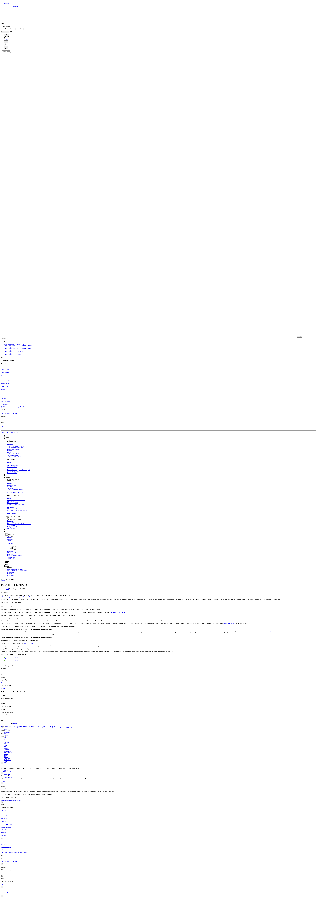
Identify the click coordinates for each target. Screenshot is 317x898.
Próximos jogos (11, 450)
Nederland (6, 764)
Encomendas (7, 3)
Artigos (9, 540)
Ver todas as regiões (9, 752)
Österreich (6, 765)
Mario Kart (3, 392)
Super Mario (4, 389)
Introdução (10, 444)
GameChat (10, 486)
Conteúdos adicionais (12, 455)
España (6, 733)
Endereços (6, 5)
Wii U (7, 589)
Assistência (16, 726)
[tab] (158, 723)
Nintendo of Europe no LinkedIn (9, 432)
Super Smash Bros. (6, 383)
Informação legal (16, 728)
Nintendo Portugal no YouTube (9, 413)
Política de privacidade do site (47, 726)
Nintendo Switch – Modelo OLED (16, 500)
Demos (9, 452)
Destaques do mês (12, 464)
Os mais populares (12, 467)
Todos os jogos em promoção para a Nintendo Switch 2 (18, 345)
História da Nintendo (12, 513)
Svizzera (6, 773)
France (6, 735)
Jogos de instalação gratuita (14, 453)
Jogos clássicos (11, 525)
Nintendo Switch (5, 369)
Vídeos (9, 542)
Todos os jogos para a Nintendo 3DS (13, 350)
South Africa (7, 751)
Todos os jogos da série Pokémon (12, 354)
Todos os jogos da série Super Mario (13, 351)
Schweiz (6, 770)
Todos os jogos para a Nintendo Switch (14, 347)
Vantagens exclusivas (12, 527)
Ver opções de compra (17, 51)
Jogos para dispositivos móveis (15, 456)
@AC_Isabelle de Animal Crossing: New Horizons (14, 407)
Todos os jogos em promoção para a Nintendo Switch (18, 348)
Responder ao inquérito (15, 800)
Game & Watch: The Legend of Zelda (17, 510)
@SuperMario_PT (5, 404)
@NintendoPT (4, 398)
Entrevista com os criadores (14, 555)
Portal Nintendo (11, 458)
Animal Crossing (5, 386)
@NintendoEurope (6, 401)
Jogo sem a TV (5, 682)
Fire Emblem (4, 375)
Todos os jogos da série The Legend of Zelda (15, 353)
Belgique (6, 740)
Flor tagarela (10, 507)
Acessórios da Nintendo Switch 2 (16, 491)
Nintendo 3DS (4, 378)
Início (5, 2)
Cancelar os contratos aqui (39, 728)
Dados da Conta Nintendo (11, 6)
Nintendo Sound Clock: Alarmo (15, 509)
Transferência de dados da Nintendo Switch (18, 494)
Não (2, 781)
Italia (5, 738)
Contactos (73, 728)
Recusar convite (5, 800)
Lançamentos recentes (13, 449)
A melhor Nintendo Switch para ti (16, 504)
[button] (160, 437)
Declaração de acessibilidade (62, 728)
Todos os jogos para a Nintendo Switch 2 (14, 344)
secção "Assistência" (229, 623)
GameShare (10, 488)
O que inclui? (10, 522)
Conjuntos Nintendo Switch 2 (15, 492)
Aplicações (10, 539)
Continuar (8, 771)
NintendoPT (4, 419)
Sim (4, 781)
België (5, 729)
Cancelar (3, 771)
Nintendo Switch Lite (12, 503)
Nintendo (3, 366)
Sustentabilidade (51, 728)
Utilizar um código (12, 473)
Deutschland (7, 732)
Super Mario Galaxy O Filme (15, 569)
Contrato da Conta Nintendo (118, 612)
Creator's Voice (11, 557)
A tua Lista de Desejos (13, 471)
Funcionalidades (11, 485)
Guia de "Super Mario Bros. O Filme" (17, 570)
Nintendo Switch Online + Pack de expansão (19, 524)
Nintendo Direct (11, 552)
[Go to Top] (158, 578)
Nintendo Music (11, 528)
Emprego (9, 573)
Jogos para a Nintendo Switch (15, 447)
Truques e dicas (11, 558)
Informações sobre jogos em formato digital (18, 470)
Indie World (10, 554)
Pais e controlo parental (7, 726)
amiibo (9, 512)
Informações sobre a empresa (26, 726)
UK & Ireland (7, 758)
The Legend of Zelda (6, 380)
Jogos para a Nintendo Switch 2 (15, 446)
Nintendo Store (5, 372)
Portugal (6, 752)
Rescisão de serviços (27, 728)
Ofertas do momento (12, 465)
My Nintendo (10, 572)
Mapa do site (10, 575)
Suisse (5, 755)
